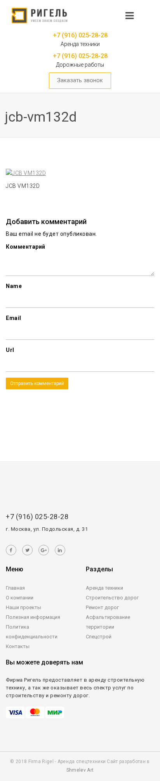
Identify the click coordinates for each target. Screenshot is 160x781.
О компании (19, 598)
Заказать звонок (80, 80)
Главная (15, 588)
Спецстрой (98, 637)
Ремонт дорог (102, 607)
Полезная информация (33, 617)
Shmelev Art (80, 770)
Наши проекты (23, 607)
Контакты (18, 646)
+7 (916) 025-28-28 (80, 35)
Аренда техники (104, 588)
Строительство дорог (112, 598)
